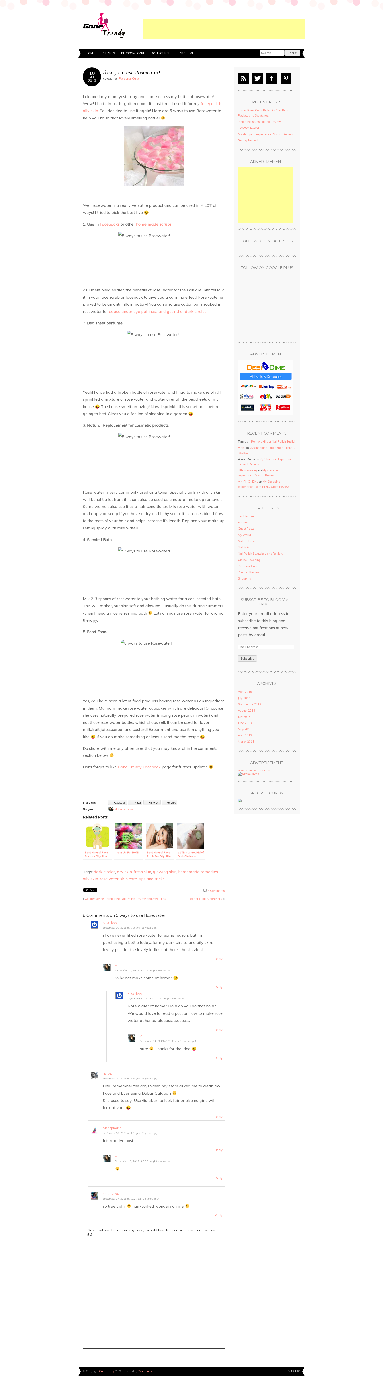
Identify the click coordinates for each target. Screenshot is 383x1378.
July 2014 (244, 698)
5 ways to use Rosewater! (131, 72)
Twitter (257, 78)
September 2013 (249, 704)
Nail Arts (108, 53)
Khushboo (110, 922)
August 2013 (246, 710)
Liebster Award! (249, 128)
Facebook (271, 78)
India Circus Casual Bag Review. (259, 121)
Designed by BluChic (294, 1371)
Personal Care (133, 53)
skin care (128, 878)
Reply (219, 958)
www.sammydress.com (254, 770)
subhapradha (112, 1128)
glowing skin (164, 871)
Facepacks (109, 224)
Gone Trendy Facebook (139, 766)
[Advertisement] (224, 29)
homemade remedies (198, 871)
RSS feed (243, 78)
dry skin (124, 871)
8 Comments (216, 890)
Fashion (243, 522)
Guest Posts (246, 528)
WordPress (145, 1371)
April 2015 (245, 691)
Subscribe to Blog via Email (265, 602)
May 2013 (245, 729)
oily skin (90, 878)
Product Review (249, 572)
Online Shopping (249, 560)
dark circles (104, 871)
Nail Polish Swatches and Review (260, 553)
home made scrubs (154, 224)
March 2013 (246, 741)
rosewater (109, 878)
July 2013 (244, 716)
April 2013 (245, 735)
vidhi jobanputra (123, 809)
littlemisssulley (248, 470)
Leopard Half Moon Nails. (206, 898)
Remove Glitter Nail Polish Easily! (273, 441)
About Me (186, 53)
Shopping (244, 578)
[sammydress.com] (248, 774)
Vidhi (118, 965)
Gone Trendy (107, 1371)
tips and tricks (152, 878)
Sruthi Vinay (111, 1193)
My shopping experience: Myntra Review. (266, 134)
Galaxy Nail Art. (248, 140)
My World (244, 535)
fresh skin (142, 871)
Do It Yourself (162, 53)
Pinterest (286, 78)
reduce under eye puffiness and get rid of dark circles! (157, 311)
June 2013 (245, 723)
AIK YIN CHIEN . (248, 481)
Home (90, 53)
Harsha (108, 1073)
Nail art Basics (248, 541)
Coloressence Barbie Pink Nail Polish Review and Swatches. (126, 898)
